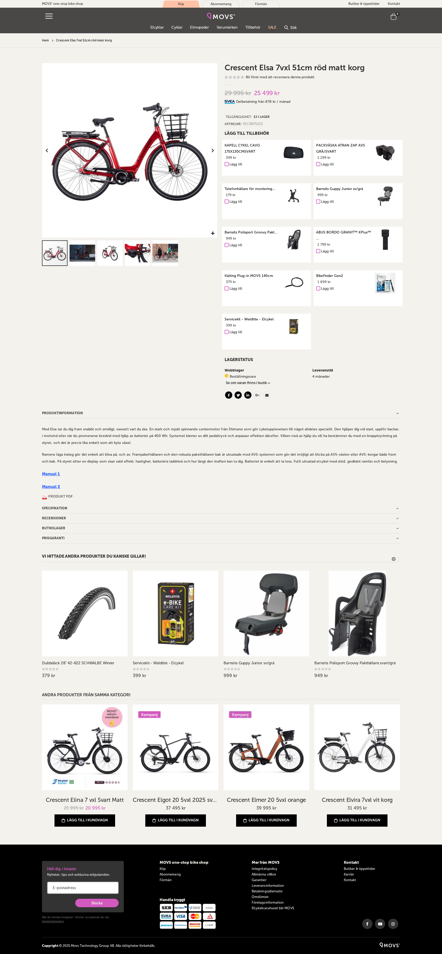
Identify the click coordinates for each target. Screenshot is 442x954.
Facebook (229, 395)
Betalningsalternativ (267, 891)
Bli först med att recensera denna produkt (280, 77)
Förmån (166, 880)
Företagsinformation (268, 902)
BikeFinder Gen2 (329, 276)
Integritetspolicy (53, 921)
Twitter (238, 395)
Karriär (349, 874)
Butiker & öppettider (364, 4)
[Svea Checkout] (230, 101)
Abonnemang (170, 874)
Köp (163, 869)
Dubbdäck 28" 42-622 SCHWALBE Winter (78, 663)
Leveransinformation (268, 886)
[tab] (318, 102)
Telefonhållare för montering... (250, 189)
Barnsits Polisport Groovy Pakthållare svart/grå (355, 663)
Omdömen (260, 897)
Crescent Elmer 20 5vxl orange (266, 799)
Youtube (380, 924)
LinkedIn (248, 395)
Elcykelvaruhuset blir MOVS (273, 908)
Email (267, 395)
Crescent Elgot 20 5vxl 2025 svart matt (175, 799)
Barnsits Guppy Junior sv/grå (339, 189)
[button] (212, 233)
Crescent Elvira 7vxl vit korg (357, 799)
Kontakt (394, 4)
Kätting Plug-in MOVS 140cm (249, 276)
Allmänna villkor (264, 874)
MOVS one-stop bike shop (62, 4)
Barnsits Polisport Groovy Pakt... (251, 232)
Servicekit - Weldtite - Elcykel (249, 319)
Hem (45, 40)
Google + (257, 395)
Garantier (259, 880)
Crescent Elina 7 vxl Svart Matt (85, 799)
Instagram (393, 924)
